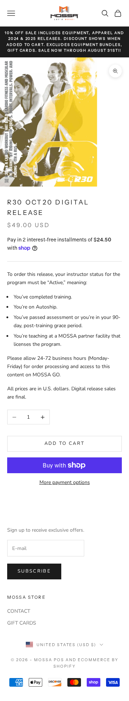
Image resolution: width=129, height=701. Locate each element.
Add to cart (64, 443)
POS (59, 659)
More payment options (64, 482)
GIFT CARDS (21, 623)
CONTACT (18, 611)
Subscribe (34, 571)
